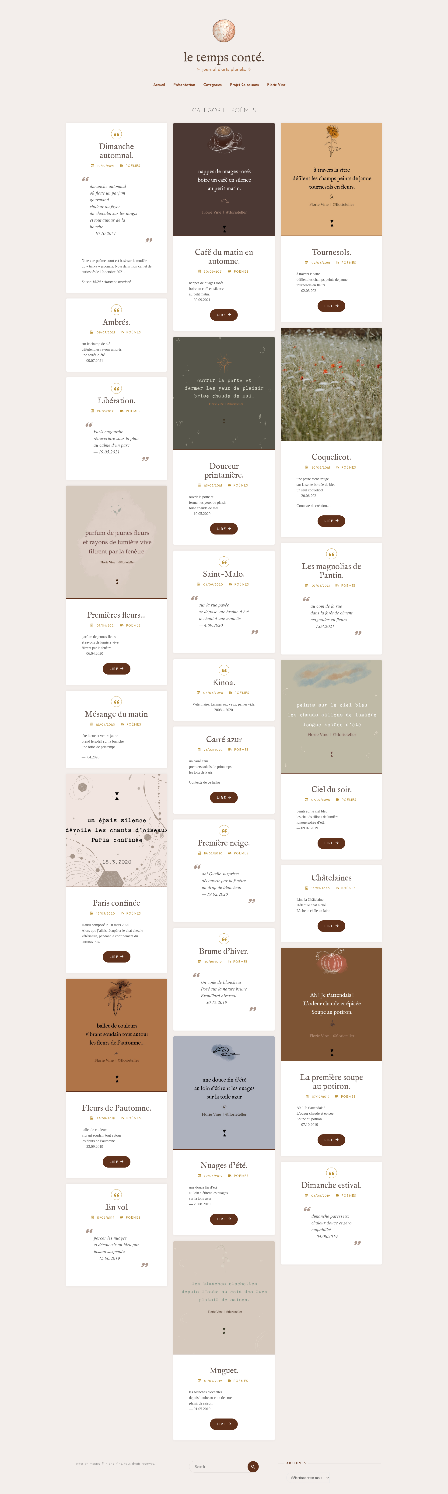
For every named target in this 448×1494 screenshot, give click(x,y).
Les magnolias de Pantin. (331, 571)
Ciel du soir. (331, 790)
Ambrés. (116, 322)
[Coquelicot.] (331, 382)
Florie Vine (276, 85)
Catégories (212, 85)
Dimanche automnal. (116, 151)
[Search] (253, 1466)
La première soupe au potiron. (331, 1082)
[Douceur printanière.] (224, 391)
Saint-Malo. (224, 574)
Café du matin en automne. (224, 257)
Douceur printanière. (224, 471)
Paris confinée (116, 903)
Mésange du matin (116, 714)
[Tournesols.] (331, 177)
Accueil (159, 85)
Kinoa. (224, 683)
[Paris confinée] (117, 828)
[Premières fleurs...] (117, 540)
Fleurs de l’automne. (116, 1108)
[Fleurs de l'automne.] (117, 1033)
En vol (116, 1207)
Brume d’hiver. (224, 951)
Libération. (116, 401)
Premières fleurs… (116, 615)
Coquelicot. (331, 457)
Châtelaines (331, 878)
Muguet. (224, 1371)
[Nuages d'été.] (224, 1090)
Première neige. (224, 843)
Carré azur (224, 740)
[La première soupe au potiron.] (331, 1002)
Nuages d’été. (224, 1166)
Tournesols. (331, 252)
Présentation (184, 85)
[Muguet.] (224, 1295)
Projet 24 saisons (244, 85)
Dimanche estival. (331, 1185)
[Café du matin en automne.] (224, 177)
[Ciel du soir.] (331, 714)
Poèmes (133, 166)
